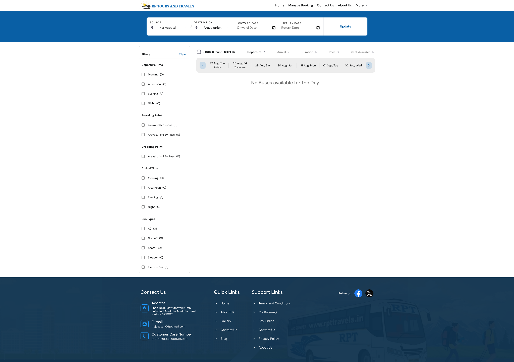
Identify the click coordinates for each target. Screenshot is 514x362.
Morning (153, 74)
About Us (345, 5)
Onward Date (248, 23)
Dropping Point (152, 146)
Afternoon (154, 84)
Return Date (291, 23)
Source (155, 22)
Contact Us (325, 5)
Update (345, 26)
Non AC (153, 238)
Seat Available (360, 52)
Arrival (281, 52)
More (360, 5)
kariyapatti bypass (160, 125)
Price (332, 52)
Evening (153, 94)
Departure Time (152, 65)
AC (150, 228)
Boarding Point (152, 115)
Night (151, 103)
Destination (203, 22)
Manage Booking (300, 5)
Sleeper (153, 257)
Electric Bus (155, 267)
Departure (254, 52)
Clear (182, 54)
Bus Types (148, 219)
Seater (152, 248)
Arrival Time (150, 168)
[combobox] (172, 27)
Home (279, 5)
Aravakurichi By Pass (161, 134)
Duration (307, 52)
